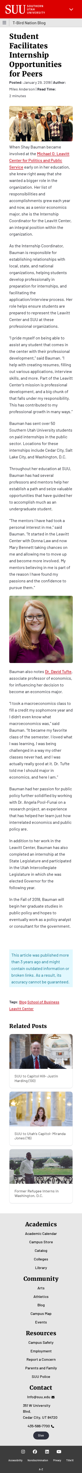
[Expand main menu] (71, 9)
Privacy (57, 1460)
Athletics (41, 1296)
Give (41, 1435)
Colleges (41, 1259)
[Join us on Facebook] (35, 1451)
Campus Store (41, 1242)
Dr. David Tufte (58, 671)
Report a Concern (41, 1359)
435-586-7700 (39, 1426)
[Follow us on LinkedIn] (47, 1451)
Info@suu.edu (38, 1396)
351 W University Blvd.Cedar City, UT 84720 (40, 1411)
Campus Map (41, 1313)
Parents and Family (41, 1368)
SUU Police (41, 1376)
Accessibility (15, 1460)
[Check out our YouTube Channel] (59, 1451)
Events (41, 1322)
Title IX (70, 1460)
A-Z (41, 1469)
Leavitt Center (21, 1008)
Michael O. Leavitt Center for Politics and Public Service (39, 160)
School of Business (43, 1002)
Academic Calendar (41, 1233)
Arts (41, 1288)
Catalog (41, 1250)
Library (41, 1267)
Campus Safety (41, 1342)
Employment (41, 1351)
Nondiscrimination (38, 1460)
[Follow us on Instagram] (23, 1451)
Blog (22, 1002)
